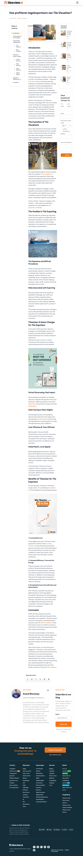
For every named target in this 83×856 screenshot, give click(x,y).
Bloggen (51, 768)
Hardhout (25, 790)
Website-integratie (14, 778)
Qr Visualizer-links (13, 787)
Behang (25, 778)
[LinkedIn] (40, 679)
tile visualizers (51, 667)
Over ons (64, 768)
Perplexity (58, 829)
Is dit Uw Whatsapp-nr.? (67, 130)
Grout (24, 806)
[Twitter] (32, 679)
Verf (24, 783)
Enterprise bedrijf (40, 785)
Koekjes (67, 850)
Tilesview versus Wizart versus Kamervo (66, 800)
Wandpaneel (26, 780)
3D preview (32, 404)
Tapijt (24, 785)
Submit (67, 155)
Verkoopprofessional (41, 801)
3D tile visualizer (46, 623)
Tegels (24, 768)
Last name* (69, 105)
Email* (62, 113)
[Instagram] (36, 679)
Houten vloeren (26, 775)
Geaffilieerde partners (66, 783)
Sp (23, 799)
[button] (16, 28)
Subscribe (63, 724)
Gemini (65, 829)
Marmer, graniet (27, 771)
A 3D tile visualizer (34, 81)
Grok (72, 829)
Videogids (51, 773)
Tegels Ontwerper (40, 792)
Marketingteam (40, 799)
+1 (64, 126)
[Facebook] (27, 679)
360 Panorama (14, 771)
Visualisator (12, 768)
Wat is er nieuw (53, 775)
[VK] (48, 679)
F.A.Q (50, 785)
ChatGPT (42, 829)
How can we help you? (66, 142)
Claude (50, 829)
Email (58, 714)
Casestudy (51, 771)
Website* (63, 134)
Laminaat (25, 794)
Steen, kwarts (26, 773)
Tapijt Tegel (25, 787)
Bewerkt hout (26, 792)
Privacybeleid (54, 851)
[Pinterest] (44, 679)
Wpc (24, 801)
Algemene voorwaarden (57, 850)
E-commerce (39, 783)
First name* (62, 105)
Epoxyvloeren (26, 804)
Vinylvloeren (26, 797)
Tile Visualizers (46, 174)
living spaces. (32, 406)
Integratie (51, 783)
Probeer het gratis (55, 750)
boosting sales (42, 419)
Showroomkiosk (13, 785)
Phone (66, 122)
